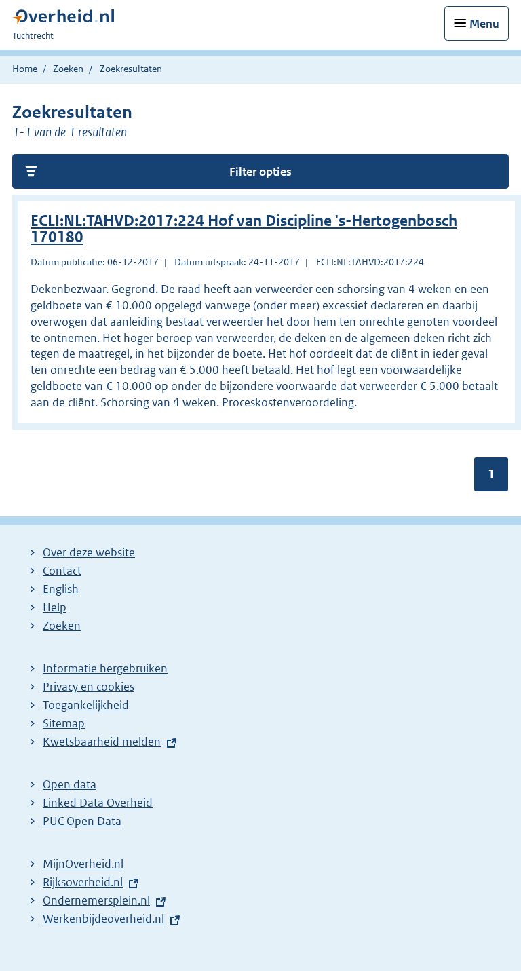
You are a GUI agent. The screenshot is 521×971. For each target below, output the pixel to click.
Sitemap (64, 723)
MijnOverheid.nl (83, 863)
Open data (69, 784)
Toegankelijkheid (86, 705)
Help (54, 607)
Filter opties (260, 171)
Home (24, 68)
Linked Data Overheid (98, 802)
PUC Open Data (82, 821)
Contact (62, 570)
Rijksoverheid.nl (83, 882)
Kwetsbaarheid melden (102, 741)
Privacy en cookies (88, 686)
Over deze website (89, 552)
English (61, 589)
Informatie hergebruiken (105, 668)
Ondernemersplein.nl (96, 900)
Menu (484, 23)
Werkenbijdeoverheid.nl (103, 918)
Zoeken (68, 68)
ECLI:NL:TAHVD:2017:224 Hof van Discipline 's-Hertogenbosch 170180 (244, 229)
